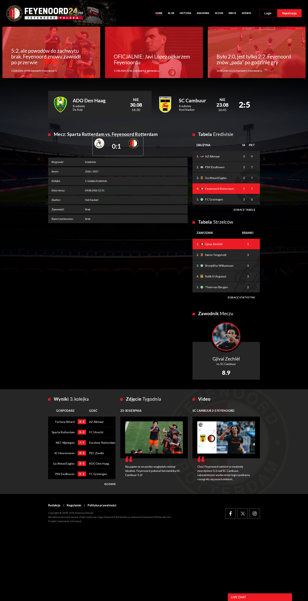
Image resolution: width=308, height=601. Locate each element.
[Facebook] (230, 513)
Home (159, 13)
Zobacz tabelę (244, 209)
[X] (242, 513)
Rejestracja (289, 13)
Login (267, 13)
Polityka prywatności (102, 505)
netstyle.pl (75, 521)
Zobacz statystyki (241, 297)
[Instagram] (254, 513)
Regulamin (74, 505)
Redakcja (54, 505)
